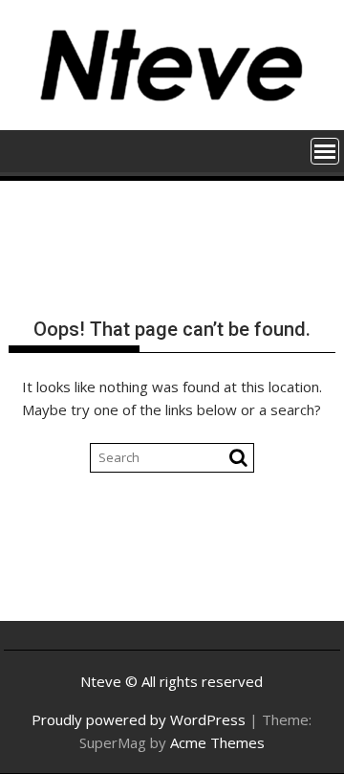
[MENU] (325, 151)
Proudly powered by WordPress (139, 719)
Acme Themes (217, 742)
